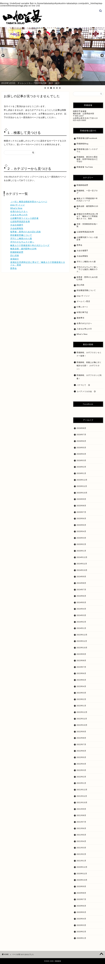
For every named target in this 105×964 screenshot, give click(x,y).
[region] (52, 56)
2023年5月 (81, 680)
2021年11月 (82, 796)
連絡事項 (80, 318)
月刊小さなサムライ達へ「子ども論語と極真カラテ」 (87, 269)
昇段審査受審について (21, 235)
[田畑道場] (22, 23)
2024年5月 (81, 602)
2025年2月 (81, 544)
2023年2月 (81, 699)
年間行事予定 (82, 312)
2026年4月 (81, 454)
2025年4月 (81, 531)
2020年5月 (81, 912)
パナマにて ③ (84, 385)
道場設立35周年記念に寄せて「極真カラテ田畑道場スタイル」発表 (87, 216)
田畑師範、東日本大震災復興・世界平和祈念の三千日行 (87, 159)
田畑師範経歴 (16, 252)
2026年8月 (81, 428)
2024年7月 (81, 590)
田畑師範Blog (82, 144)
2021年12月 (82, 790)
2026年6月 (81, 441)
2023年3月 (81, 693)
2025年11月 (82, 486)
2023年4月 (81, 686)
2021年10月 (82, 803)
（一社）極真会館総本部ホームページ (28, 202)
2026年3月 (81, 460)
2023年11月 (82, 641)
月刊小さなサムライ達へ (22, 242)
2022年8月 (81, 738)
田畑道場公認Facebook (87, 138)
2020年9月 (81, 886)
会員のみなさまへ (19, 211)
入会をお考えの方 (19, 215)
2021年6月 (81, 828)
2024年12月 (82, 557)
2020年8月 (81, 893)
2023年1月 (81, 706)
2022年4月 (81, 764)
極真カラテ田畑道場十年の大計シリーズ (29, 245)
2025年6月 (81, 519)
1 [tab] (45, 88)
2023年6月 (81, 673)
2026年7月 (81, 435)
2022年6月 (81, 751)
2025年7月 (81, 512)
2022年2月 (81, 777)
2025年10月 (82, 493)
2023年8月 (81, 661)
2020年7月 (81, 899)
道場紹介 (14, 259)
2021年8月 (81, 815)
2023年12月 (82, 635)
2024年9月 (81, 577)
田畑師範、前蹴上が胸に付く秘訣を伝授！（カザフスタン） (89, 365)
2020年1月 (81, 938)
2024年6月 (81, 596)
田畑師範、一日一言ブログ (87, 192)
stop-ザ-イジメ (17, 205)
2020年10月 (82, 880)
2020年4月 (81, 919)
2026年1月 (81, 473)
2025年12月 (82, 480)
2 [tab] (48, 88)
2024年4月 (81, 609)
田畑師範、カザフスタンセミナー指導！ (89, 354)
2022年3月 (81, 770)
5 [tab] (57, 88)
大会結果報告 (16, 228)
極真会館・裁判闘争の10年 (23, 249)
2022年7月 (81, 744)
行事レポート (82, 307)
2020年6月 (81, 906)
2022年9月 (81, 732)
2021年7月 (81, 822)
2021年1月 (81, 861)
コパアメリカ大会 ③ (86, 391)
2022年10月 (82, 725)
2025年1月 (81, 551)
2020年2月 (81, 932)
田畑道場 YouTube (85, 167)
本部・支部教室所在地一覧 (87, 225)
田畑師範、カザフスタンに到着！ (89, 377)
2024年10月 (82, 570)
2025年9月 (81, 499)
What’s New (82, 334)
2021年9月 (81, 809)
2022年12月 (82, 712)
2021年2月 (81, 854)
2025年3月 (81, 538)
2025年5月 (81, 525)
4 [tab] (54, 88)
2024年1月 (81, 628)
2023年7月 (81, 667)
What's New (16, 208)
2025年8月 (81, 506)
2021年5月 (81, 835)
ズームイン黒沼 (83, 301)
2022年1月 (81, 783)
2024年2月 (81, 622)
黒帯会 (13, 268)
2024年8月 (81, 583)
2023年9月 (81, 654)
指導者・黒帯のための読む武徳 (25, 232)
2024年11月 (82, 564)
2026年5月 (81, 448)
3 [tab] (51, 88)
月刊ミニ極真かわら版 (21, 238)
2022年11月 (82, 719)
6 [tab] (60, 88)
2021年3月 (81, 848)
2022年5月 (81, 757)
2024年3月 (81, 615)
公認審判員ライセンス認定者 (24, 218)
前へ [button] (3, 56)
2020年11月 (82, 874)
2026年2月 (81, 467)
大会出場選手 (16, 225)
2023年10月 (82, 648)
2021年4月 (81, 841)
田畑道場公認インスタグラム (87, 150)
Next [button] (102, 56)
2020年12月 (82, 867)
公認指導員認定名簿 (20, 221)
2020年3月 (81, 925)
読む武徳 (14, 255)
